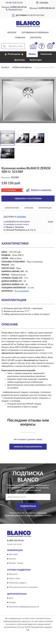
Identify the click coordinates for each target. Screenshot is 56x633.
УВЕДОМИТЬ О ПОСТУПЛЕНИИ (28, 198)
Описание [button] (28, 208)
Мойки (32, 54)
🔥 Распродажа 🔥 (14, 54)
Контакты (35, 38)
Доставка (13, 555)
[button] (14, 9)
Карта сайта (14, 578)
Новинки (20, 38)
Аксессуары (36, 60)
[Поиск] (4, 46)
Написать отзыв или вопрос (28, 447)
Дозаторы (19, 60)
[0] (50, 46)
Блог (11, 598)
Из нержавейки (22, 291)
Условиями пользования (34, 515)
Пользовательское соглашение (23, 587)
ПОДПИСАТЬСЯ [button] (28, 506)
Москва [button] (21, 217)
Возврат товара (16, 563)
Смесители (46, 54)
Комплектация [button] (44, 208)
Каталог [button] (12, 33)
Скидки (12, 603)
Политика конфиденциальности (24, 607)
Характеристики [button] (12, 208)
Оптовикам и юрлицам (35, 33)
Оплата (12, 559)
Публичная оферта (17, 583)
